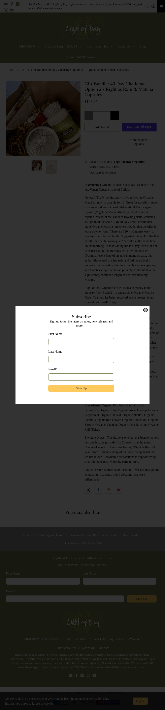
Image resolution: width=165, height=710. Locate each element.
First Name (55, 334)
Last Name (55, 351)
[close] (145, 310)
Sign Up (81, 388)
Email (52, 369)
